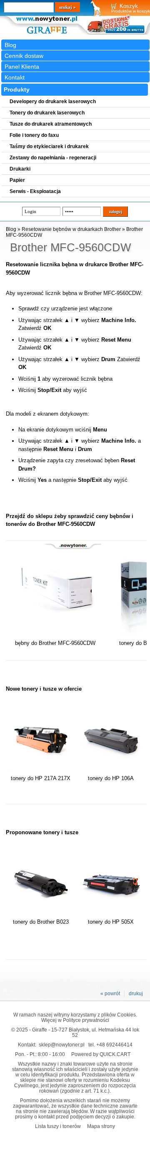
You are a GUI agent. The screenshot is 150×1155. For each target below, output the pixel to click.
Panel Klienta (22, 66)
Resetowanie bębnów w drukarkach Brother (71, 229)
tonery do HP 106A (111, 778)
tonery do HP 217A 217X (40, 778)
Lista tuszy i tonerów (58, 1126)
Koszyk (129, 6)
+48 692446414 (114, 1044)
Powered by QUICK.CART (100, 1054)
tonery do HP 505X (111, 922)
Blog (10, 45)
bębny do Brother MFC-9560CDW (55, 643)
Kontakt (15, 77)
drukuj (136, 993)
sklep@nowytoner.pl (62, 1044)
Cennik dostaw (24, 55)
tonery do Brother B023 (41, 922)
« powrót (110, 993)
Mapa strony (101, 1126)
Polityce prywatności (86, 1020)
